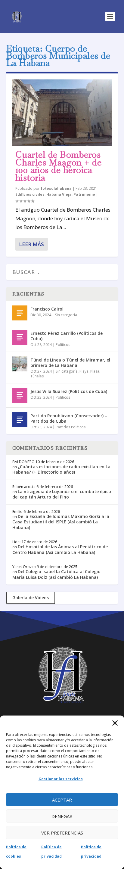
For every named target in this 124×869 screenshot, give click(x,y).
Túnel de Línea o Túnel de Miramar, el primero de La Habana (70, 362)
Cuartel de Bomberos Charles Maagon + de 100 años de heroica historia (58, 166)
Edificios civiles (30, 194)
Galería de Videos (30, 597)
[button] (115, 723)
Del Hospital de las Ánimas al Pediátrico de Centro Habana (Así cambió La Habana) (60, 549)
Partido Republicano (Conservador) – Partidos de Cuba (68, 418)
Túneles (37, 376)
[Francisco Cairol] (19, 312)
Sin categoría (66, 314)
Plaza (94, 371)
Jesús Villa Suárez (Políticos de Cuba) (68, 391)
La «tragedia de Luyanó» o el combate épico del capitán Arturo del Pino (61, 494)
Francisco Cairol (47, 309)
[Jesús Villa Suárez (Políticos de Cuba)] (19, 395)
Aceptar (62, 800)
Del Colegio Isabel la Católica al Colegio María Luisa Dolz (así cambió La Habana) (56, 574)
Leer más (31, 244)
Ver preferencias (62, 833)
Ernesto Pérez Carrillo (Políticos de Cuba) (66, 335)
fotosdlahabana (56, 188)
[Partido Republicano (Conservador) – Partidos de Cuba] (19, 419)
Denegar (62, 816)
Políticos (63, 344)
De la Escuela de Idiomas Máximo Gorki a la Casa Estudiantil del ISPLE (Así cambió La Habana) (60, 521)
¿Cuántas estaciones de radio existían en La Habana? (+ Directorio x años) (61, 469)
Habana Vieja (59, 194)
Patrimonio (84, 194)
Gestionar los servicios (61, 778)
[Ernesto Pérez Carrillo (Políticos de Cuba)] (19, 337)
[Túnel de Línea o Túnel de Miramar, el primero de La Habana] (19, 363)
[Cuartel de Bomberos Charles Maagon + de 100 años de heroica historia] (62, 112)
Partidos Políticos (70, 427)
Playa (83, 371)
